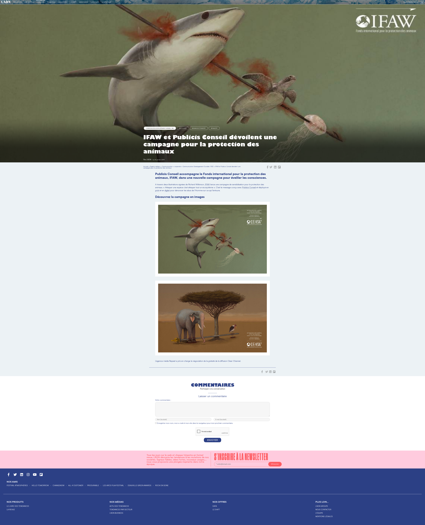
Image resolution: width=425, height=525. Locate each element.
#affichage (182, 128)
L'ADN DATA (95, 2)
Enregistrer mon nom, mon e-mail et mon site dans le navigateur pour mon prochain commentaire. (195, 423)
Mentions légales (324, 516)
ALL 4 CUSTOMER (75, 485)
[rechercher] (422, 2)
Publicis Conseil (249, 187)
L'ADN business (116, 513)
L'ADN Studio (63, 2)
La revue (11, 509)
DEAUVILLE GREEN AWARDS (139, 485)
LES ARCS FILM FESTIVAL (113, 485)
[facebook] (267, 168)
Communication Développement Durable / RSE (160, 128)
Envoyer (212, 440)
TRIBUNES (40, 2)
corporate (177, 166)
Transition (51, 2)
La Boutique (106, 2)
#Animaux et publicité (198, 128)
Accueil (145, 166)
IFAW (207, 184)
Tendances (17, 2)
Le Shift (73, 2)
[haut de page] (421, 522)
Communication (167, 166)
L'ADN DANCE (83, 2)
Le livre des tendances (18, 506)
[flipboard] (279, 168)
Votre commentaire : (163, 400)
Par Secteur (30, 2)
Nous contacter (323, 509)
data (214, 506)
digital (167, 190)
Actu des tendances (119, 506)
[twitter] (270, 168)
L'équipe (319, 513)
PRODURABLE (93, 485)
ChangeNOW (58, 485)
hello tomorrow (40, 485)
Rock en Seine (161, 485)
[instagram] (28, 475)
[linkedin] (275, 168)
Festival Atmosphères (17, 485)
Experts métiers (155, 166)
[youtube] (35, 475)
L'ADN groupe (321, 506)
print (157, 190)
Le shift (216, 509)
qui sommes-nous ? (411, 2)
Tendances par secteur (121, 509)
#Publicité (214, 128)
